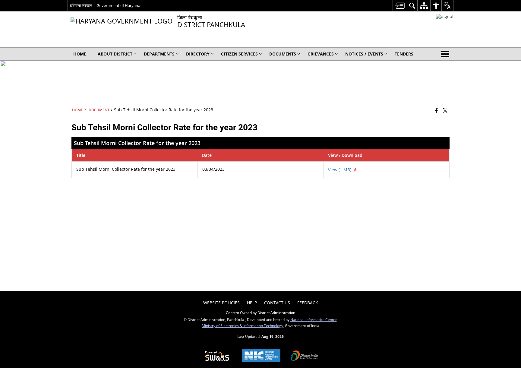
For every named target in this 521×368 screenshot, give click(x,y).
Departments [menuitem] (159, 54)
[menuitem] (400, 5)
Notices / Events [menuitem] (364, 54)
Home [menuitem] (79, 54)
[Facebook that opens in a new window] (436, 110)
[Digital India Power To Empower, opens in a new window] (304, 356)
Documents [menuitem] (282, 54)
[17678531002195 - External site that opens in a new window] (444, 16)
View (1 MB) (340, 170)
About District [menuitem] (115, 54)
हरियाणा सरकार (81, 5)
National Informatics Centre (313, 319)
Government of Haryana (118, 5)
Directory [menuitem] (198, 54)
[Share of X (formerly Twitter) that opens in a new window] (445, 110)
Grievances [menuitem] (321, 54)
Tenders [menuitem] (404, 54)
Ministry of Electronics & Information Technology (242, 325)
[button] (446, 54)
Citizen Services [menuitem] (239, 54)
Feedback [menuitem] (307, 303)
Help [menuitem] (252, 303)
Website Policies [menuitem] (221, 303)
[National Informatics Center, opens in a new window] (261, 356)
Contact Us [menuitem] (277, 303)
